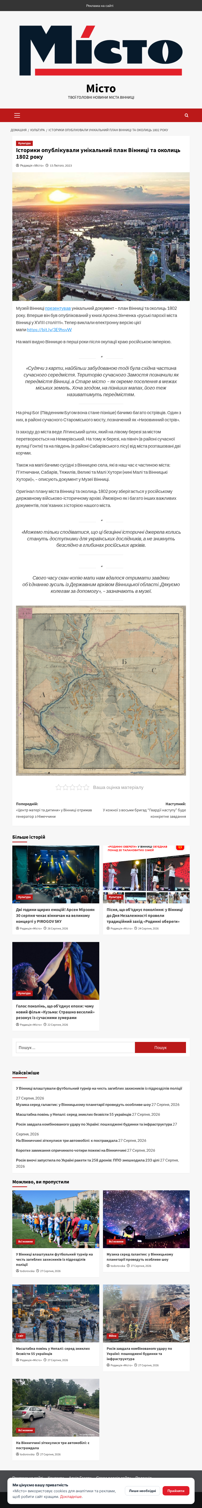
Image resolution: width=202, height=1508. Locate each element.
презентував (58, 308)
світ (20, 1336)
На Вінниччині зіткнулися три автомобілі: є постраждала (67, 1140)
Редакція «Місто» (32, 165)
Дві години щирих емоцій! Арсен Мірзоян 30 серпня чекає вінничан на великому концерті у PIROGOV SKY (55, 916)
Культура (24, 143)
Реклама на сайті (99, 5)
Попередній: (54, 810)
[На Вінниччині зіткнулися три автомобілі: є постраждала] (55, 1408)
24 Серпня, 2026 (148, 929)
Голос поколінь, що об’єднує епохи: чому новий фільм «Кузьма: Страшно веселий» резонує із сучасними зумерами (55, 1012)
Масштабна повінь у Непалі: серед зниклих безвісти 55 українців (73, 1114)
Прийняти (176, 1491)
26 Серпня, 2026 (58, 929)
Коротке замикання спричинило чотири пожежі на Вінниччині (71, 1150)
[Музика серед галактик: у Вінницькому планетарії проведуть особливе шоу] (146, 1219)
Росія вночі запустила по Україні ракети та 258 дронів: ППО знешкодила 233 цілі (87, 1160)
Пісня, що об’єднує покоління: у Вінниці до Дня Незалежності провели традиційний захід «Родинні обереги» (145, 916)
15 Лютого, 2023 (61, 165)
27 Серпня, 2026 (50, 1271)
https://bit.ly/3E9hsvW (49, 329)
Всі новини (25, 1242)
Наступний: (144, 810)
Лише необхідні (142, 1491)
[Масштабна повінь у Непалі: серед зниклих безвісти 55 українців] (55, 1313)
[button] (17, 115)
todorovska (27, 1271)
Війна (112, 1336)
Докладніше (71, 1496)
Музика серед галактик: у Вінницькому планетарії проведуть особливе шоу (83, 1104)
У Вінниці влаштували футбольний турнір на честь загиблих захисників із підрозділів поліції (99, 1088)
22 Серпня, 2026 (58, 1025)
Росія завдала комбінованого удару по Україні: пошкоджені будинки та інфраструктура (94, 1124)
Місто (101, 88)
